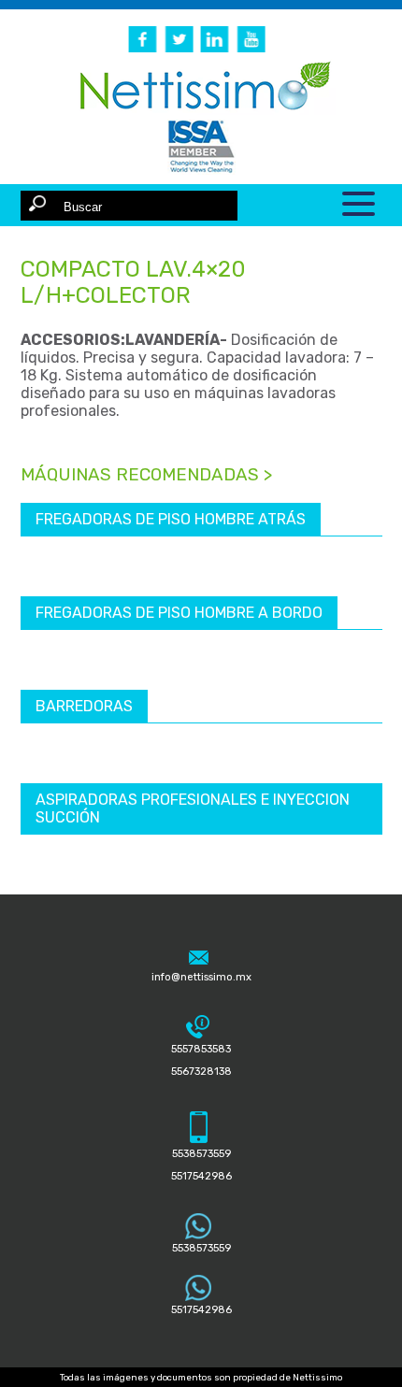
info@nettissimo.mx (201, 977)
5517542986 (201, 1310)
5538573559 (201, 1248)
